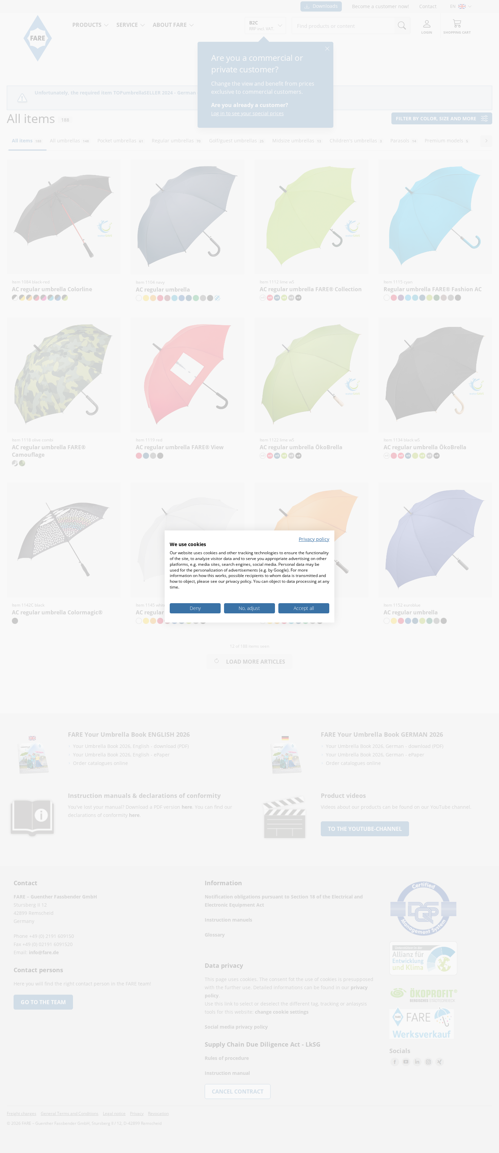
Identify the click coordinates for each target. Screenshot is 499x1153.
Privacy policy (314, 539)
